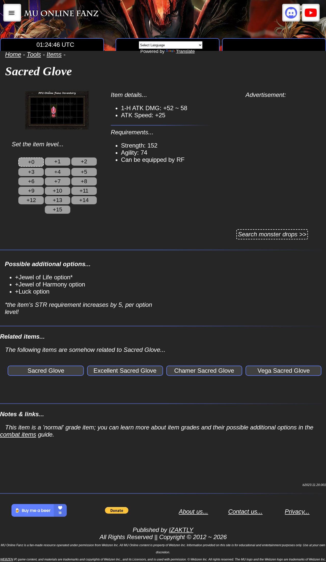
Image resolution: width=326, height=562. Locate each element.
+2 (84, 161)
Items (54, 54)
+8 (84, 181)
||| (12, 12)
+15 (57, 209)
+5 (84, 172)
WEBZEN (6, 559)
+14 (84, 200)
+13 (57, 200)
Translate (185, 51)
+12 (31, 200)
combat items (18, 434)
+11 (83, 191)
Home (13, 54)
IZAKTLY (181, 529)
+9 (31, 191)
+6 (31, 181)
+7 (57, 181)
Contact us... (245, 511)
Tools (34, 54)
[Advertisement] (265, 134)
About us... (193, 511)
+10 (57, 191)
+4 (57, 172)
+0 (31, 162)
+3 (31, 172)
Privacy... (297, 511)
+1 (57, 161)
